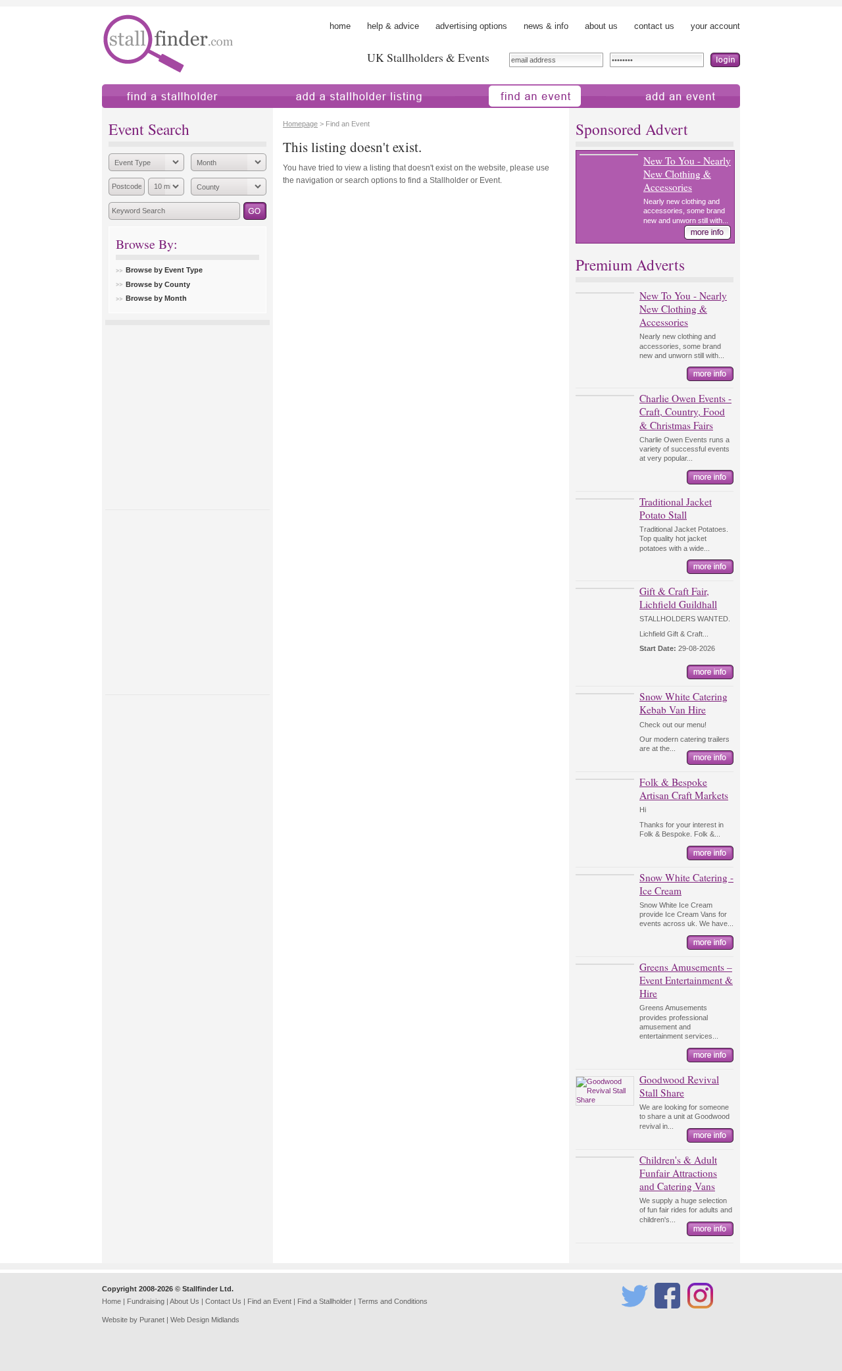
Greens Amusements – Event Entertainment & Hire (686, 980)
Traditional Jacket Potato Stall (675, 508)
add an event (630, 114)
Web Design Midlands (204, 1320)
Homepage (300, 124)
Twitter (632, 1314)
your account (715, 26)
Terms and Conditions (393, 1301)
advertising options (471, 26)
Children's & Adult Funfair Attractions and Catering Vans (678, 1173)
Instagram (702, 1314)
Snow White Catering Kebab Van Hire (683, 703)
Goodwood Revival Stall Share (679, 1086)
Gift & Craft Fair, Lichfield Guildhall (678, 597)
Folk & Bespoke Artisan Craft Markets (683, 788)
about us (601, 26)
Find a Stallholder (324, 1301)
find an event (480, 114)
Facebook (669, 1314)
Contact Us (223, 1301)
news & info (546, 26)
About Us (184, 1301)
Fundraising (145, 1301)
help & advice (393, 26)
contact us (654, 26)
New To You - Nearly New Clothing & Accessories (687, 174)
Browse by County (158, 284)
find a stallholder (133, 114)
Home (111, 1301)
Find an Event (269, 1301)
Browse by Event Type (164, 270)
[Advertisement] (187, 414)
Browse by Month (156, 298)
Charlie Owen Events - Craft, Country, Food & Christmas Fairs (685, 411)
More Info (707, 232)
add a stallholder (291, 114)
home (340, 26)
